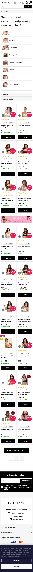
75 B (24, 195)
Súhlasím (16, 567)
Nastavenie (16, 560)
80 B (29, 195)
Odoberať (26, 481)
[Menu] (30, 2)
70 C (5, 390)
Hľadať (27, 7)
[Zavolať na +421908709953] (19, 2)
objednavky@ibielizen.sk (18, 513)
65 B (5, 122)
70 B (21, 122)
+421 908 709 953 (18, 516)
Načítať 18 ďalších (15, 451)
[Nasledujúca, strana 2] (16, 458)
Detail (8, 137)
